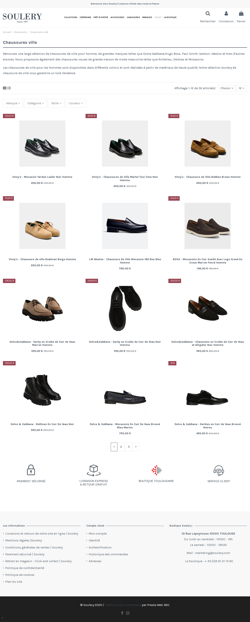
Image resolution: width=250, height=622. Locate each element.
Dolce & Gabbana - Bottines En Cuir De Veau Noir (42, 424)
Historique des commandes (108, 554)
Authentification (100, 547)
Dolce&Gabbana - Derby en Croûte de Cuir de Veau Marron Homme (42, 343)
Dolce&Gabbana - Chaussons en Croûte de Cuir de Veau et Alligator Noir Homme (207, 343)
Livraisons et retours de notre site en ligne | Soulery (41, 533)
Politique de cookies (19, 575)
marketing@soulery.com (212, 553)
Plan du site (13, 581)
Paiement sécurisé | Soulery (24, 554)
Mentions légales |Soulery (23, 540)
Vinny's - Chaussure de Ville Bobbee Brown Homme (208, 177)
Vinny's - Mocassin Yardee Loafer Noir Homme (42, 177)
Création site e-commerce (122, 605)
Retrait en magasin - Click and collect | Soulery (38, 561)
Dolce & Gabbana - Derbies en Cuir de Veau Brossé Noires (208, 425)
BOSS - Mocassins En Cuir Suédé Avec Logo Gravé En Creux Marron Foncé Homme (207, 261)
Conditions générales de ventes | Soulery (34, 547)
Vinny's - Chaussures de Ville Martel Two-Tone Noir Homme (125, 178)
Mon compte (98, 533)
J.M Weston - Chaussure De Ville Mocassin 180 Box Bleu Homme (125, 261)
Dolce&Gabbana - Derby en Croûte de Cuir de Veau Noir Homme (125, 343)
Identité (94, 540)
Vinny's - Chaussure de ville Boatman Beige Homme (42, 259)
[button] (170, 17)
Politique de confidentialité (24, 568)
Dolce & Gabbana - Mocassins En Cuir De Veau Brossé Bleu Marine (125, 425)
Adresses (95, 561)
